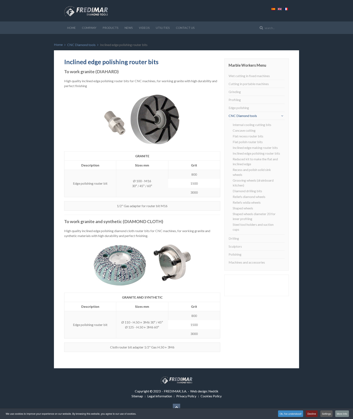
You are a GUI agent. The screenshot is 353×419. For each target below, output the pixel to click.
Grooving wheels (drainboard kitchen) (253, 182)
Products (110, 27)
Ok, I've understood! (291, 413)
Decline (311, 413)
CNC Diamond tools (81, 45)
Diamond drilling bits (247, 191)
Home (71, 27)
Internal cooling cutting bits (252, 125)
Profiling (235, 100)
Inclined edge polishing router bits (256, 153)
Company (89, 27)
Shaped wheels (243, 208)
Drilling (234, 238)
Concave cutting (244, 130)
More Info (342, 413)
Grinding (235, 92)
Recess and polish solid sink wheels (252, 172)
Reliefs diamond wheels (249, 197)
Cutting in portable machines (249, 84)
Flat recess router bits (248, 136)
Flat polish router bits (248, 142)
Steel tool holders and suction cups (253, 226)
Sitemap (137, 396)
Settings (326, 413)
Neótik (213, 391)
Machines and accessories (247, 262)
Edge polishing (239, 108)
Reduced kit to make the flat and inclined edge (255, 161)
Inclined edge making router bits (255, 147)
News (129, 27)
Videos (144, 27)
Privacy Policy (186, 396)
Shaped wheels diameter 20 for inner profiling (254, 216)
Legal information (159, 396)
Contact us (185, 27)
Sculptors (235, 246)
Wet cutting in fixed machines (249, 76)
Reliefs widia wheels (247, 202)
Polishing (235, 254)
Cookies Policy (211, 396)
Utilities (163, 27)
